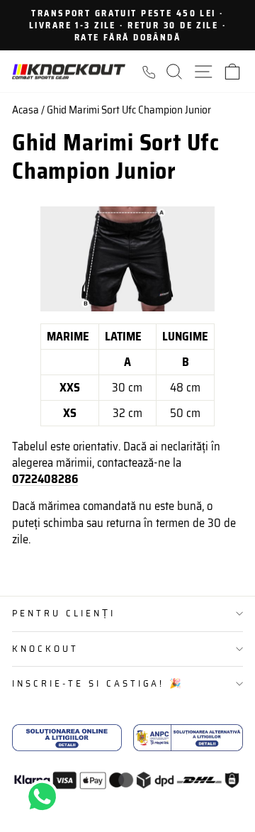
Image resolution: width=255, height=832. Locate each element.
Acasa (25, 109)
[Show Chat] (45, 796)
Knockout (45, 648)
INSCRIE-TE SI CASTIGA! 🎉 (98, 683)
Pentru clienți (63, 613)
